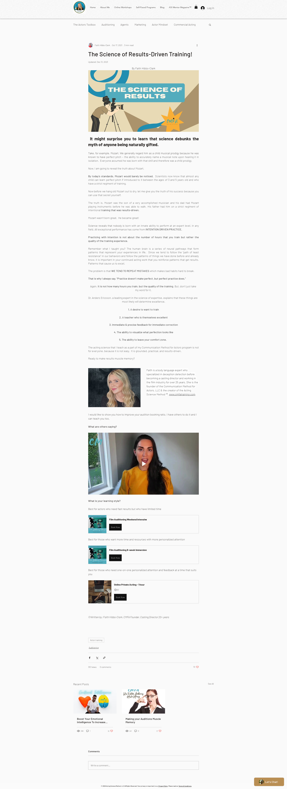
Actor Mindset (160, 24)
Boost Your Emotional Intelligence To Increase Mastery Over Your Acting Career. (92, 720)
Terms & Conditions (185, 786)
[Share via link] (104, 657)
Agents (124, 24)
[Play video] (143, 464)
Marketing (140, 24)
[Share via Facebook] (89, 657)
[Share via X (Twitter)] (97, 657)
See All (211, 683)
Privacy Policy (163, 786)
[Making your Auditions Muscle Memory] (143, 701)
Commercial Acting (185, 24)
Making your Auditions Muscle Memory (143, 720)
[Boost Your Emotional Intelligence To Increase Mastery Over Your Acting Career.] (95, 701)
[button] (196, 7)
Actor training (96, 640)
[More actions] (197, 45)
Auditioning (108, 24)
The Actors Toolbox (84, 24)
